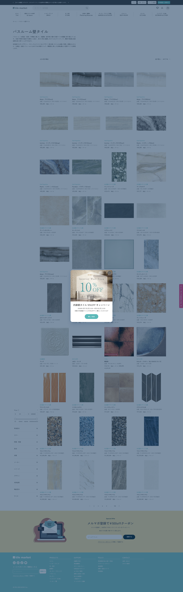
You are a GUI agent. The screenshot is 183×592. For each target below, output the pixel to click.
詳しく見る (91, 316)
